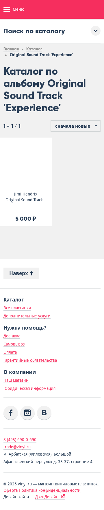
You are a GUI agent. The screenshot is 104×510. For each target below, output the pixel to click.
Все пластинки (17, 308)
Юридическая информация (29, 388)
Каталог (34, 49)
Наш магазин (16, 380)
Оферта (10, 490)
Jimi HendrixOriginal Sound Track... (25, 197)
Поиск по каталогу (34, 31)
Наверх (19, 273)
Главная (11, 49)
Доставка (11, 336)
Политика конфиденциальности (50, 490)
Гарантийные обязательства (30, 360)
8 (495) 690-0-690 (19, 439)
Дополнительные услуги (27, 316)
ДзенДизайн (47, 496)
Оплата (10, 352)
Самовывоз (14, 344)
